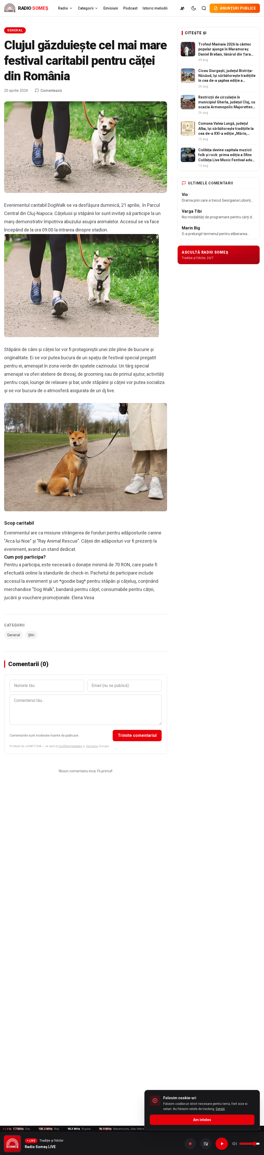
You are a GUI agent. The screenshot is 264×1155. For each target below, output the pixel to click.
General (15, 30)
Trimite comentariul (137, 735)
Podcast (130, 8)
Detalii (220, 1109)
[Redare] (222, 1144)
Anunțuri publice (238, 8)
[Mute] (234, 1143)
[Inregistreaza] (190, 1143)
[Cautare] (204, 8)
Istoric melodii (155, 8)
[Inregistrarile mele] (205, 1143)
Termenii (92, 746)
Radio (63, 8)
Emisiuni (110, 8)
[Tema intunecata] (193, 8)
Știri (31, 635)
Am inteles (202, 1120)
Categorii (86, 8)
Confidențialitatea (70, 746)
